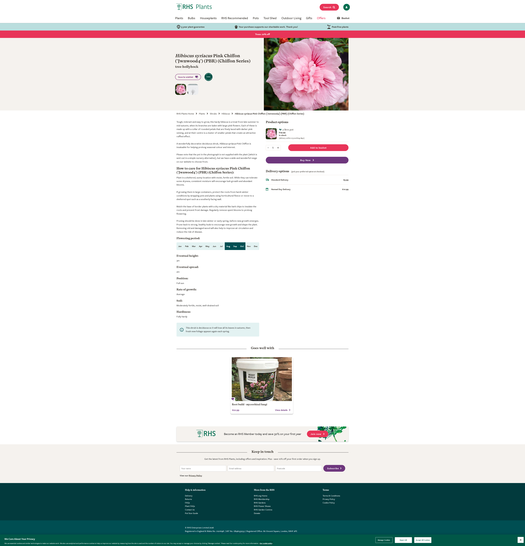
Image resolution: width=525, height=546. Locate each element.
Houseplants (208, 18)
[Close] (521, 540)
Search (327, 7)
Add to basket (318, 147)
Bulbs (191, 18)
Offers (321, 18)
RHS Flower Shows (262, 506)
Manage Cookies (384, 540)
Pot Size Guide (191, 513)
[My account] (346, 7)
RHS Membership (261, 499)
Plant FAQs (190, 506)
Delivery (188, 495)
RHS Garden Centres (263, 509)
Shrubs (213, 113)
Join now (316, 434)
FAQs (187, 502)
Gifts (309, 18)
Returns (188, 499)
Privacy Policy (195, 475)
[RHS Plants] (194, 7)
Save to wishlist (185, 76)
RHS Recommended (234, 18)
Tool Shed (270, 18)
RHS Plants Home (185, 113)
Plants (179, 18)
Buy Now (305, 160)
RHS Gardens (260, 502)
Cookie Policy (329, 502)
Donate (257, 513)
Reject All (403, 540)
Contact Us (190, 509)
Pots (256, 18)
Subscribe (333, 468)
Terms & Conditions (331, 495)
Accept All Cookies (423, 540)
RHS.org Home (260, 495)
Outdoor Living (291, 18)
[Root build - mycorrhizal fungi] (262, 379)
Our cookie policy (265, 543)
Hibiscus (226, 113)
